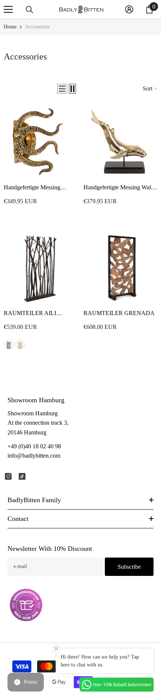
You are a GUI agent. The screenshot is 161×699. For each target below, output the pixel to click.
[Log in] (129, 9)
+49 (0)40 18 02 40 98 (34, 446)
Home (10, 27)
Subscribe (129, 567)
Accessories (37, 27)
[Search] (29, 9)
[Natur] (20, 344)
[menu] (8, 9)
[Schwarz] (8, 344)
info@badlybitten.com (33, 455)
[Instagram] (8, 476)
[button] (62, 89)
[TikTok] (22, 476)
